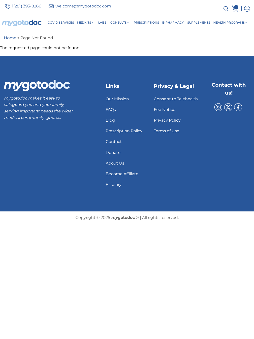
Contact (114, 141)
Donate (113, 152)
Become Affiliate (122, 173)
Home (10, 37)
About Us (115, 163)
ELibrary (114, 184)
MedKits (84, 22)
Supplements (198, 22)
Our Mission (117, 99)
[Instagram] (218, 107)
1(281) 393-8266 (26, 6)
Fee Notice (164, 109)
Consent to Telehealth (176, 99)
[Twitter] (228, 107)
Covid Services (61, 22)
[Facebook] (238, 107)
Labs (102, 22)
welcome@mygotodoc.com (83, 6)
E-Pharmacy (173, 22)
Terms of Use (166, 131)
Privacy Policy (167, 120)
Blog (110, 120)
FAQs (111, 109)
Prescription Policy (124, 131)
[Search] (226, 9)
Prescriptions (146, 22)
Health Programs (229, 22)
